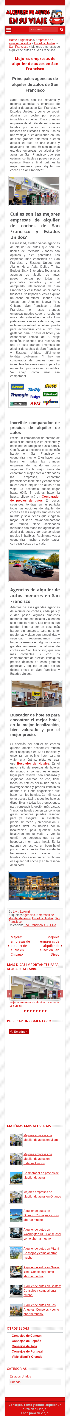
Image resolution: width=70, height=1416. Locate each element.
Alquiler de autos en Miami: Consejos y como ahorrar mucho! (42, 1253)
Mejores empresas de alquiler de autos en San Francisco (35, 63)
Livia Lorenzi (21, 911)
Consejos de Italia (24, 1346)
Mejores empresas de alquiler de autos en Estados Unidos (38, 1159)
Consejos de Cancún (27, 1335)
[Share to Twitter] (16, 997)
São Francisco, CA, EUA (40, 925)
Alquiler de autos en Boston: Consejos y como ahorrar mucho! (42, 1291)
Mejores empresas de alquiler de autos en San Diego (35, 1004)
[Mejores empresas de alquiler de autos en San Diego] (35, 987)
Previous (60, 993)
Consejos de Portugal (27, 1351)
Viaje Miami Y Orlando (27, 1356)
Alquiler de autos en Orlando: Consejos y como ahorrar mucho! (41, 1215)
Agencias (28, 915)
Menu (8, 29)
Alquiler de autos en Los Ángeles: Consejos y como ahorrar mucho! (41, 1309)
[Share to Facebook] (12, 997)
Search (61, 29)
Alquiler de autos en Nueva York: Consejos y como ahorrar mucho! (42, 1272)
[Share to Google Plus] (21, 997)
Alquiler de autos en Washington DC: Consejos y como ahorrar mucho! (42, 1234)
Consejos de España (26, 1341)
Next (9, 993)
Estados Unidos (42, 918)
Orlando (15, 1382)
